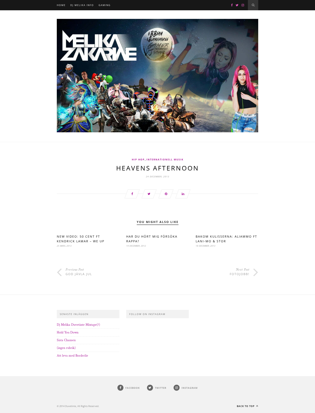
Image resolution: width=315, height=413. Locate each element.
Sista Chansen (66, 340)
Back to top (246, 406)
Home (61, 5)
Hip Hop (138, 159)
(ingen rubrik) (66, 348)
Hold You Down (67, 332)
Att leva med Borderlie (72, 355)
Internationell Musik (164, 159)
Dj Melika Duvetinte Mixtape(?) (78, 325)
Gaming (105, 5)
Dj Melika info (82, 5)
